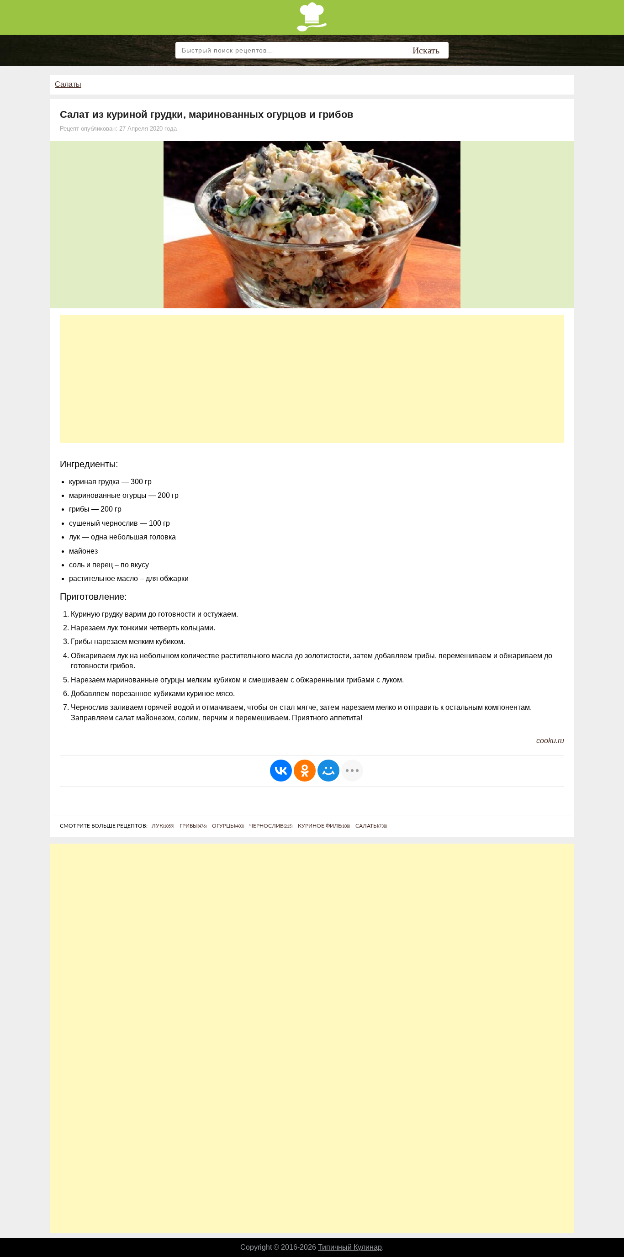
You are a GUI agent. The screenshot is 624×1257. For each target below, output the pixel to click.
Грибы (193, 826)
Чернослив (270, 826)
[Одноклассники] (305, 771)
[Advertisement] (312, 379)
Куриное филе (324, 826)
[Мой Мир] (328, 771)
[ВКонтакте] (281, 771)
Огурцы (228, 826)
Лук (163, 826)
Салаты (68, 84)
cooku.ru (550, 741)
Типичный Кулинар (350, 1247)
